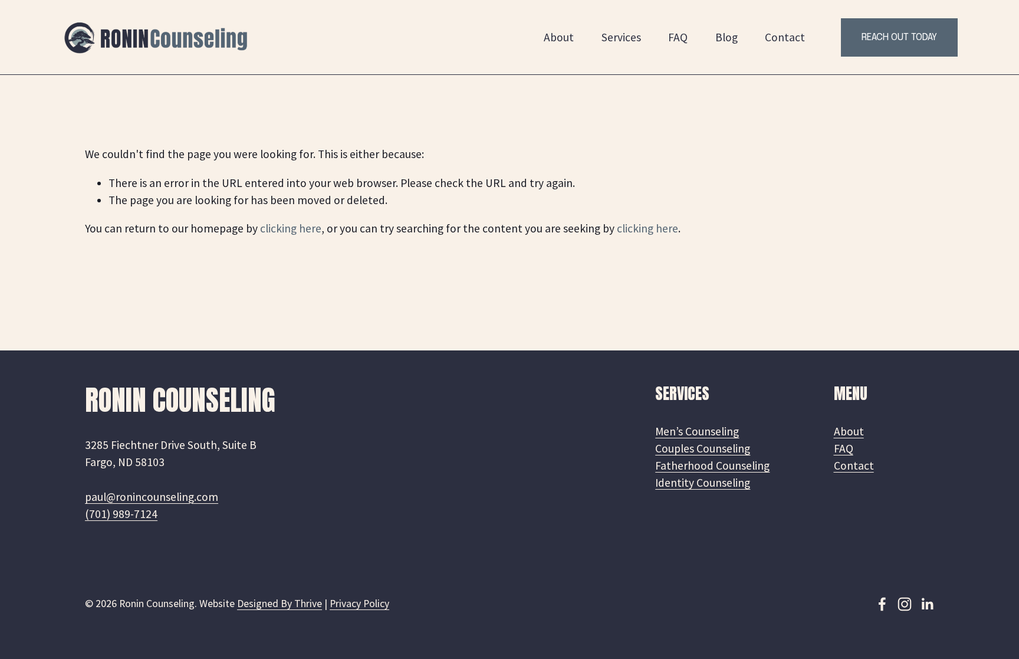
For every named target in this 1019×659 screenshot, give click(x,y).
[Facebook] (882, 604)
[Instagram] (905, 604)
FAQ (678, 37)
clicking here (290, 228)
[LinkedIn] (927, 604)
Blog (726, 37)
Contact (785, 37)
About (559, 37)
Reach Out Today (899, 37)
